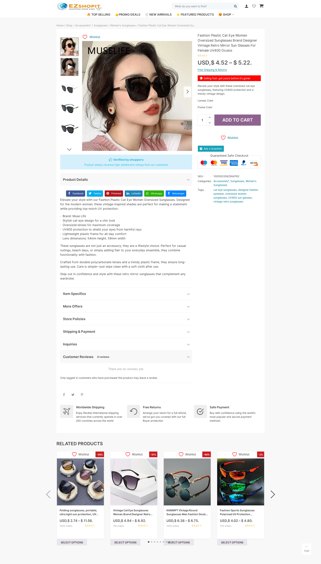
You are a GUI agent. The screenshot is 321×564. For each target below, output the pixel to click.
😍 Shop (224, 14)
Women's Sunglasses (123, 25)
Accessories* (83, 25)
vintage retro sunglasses (228, 201)
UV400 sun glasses (240, 197)
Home (60, 25)
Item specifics (74, 294)
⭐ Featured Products (195, 14)
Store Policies (74, 319)
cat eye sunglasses (225, 189)
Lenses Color (205, 100)
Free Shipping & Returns (212, 69)
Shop (69, 25)
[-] (210, 123)
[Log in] (246, 6)
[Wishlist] (254, 6)
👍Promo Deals (127, 14)
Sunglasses (101, 25)
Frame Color (205, 107)
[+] (210, 117)
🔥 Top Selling (98, 14)
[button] (187, 91)
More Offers (72, 306)
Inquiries (70, 344)
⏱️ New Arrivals (158, 14)
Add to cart (237, 120)
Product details (75, 180)
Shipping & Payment (79, 332)
